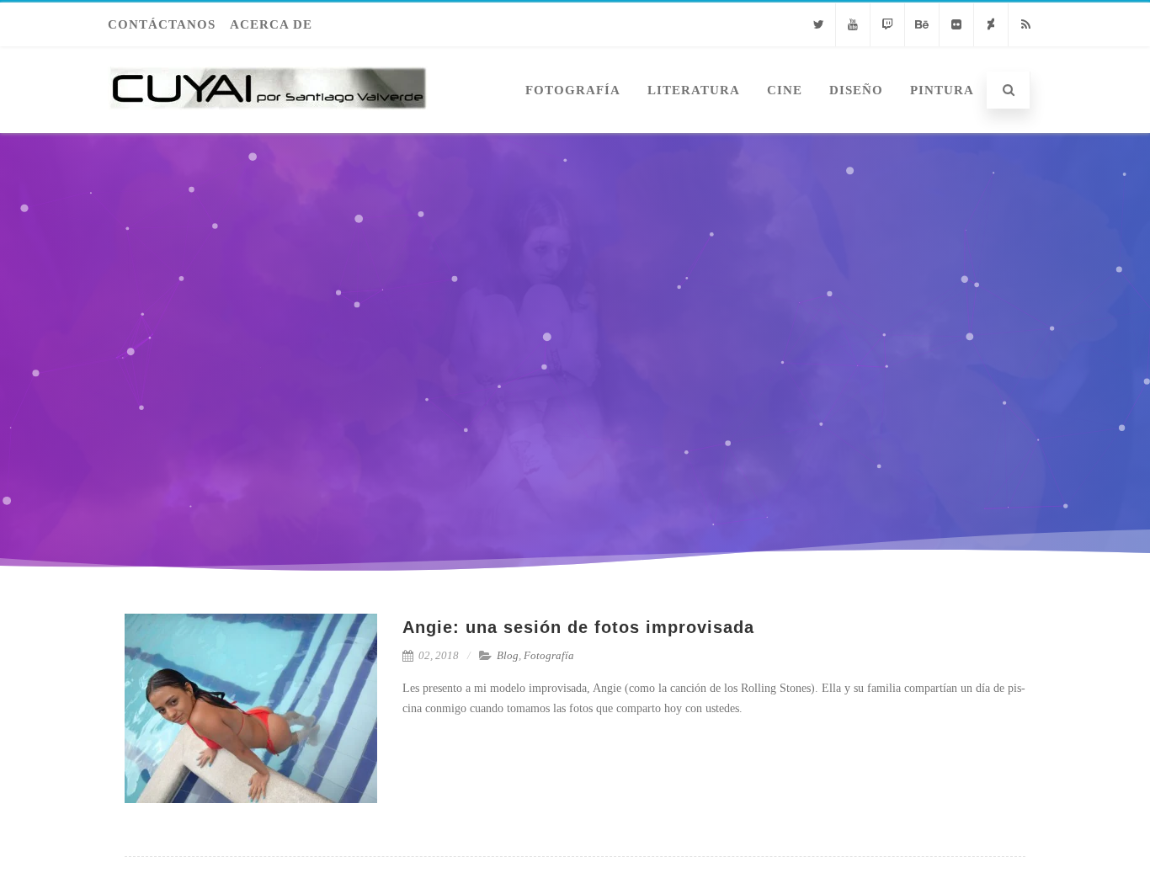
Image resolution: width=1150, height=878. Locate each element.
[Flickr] (956, 24)
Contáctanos (162, 24)
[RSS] (1025, 24)
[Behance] (922, 24)
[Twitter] (818, 24)
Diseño (856, 90)
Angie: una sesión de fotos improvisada (578, 627)
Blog (508, 655)
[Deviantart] (991, 24)
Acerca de (271, 24)
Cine (784, 90)
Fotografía (572, 90)
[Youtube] (853, 24)
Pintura (942, 90)
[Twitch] (887, 24)
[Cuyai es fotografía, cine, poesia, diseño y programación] (268, 126)
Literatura (693, 90)
